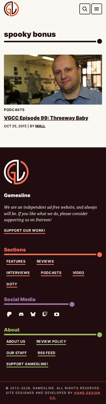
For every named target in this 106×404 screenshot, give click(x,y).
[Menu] (96, 8)
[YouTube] (56, 314)
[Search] (84, 8)
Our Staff (16, 353)
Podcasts (51, 272)
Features (16, 261)
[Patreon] (9, 314)
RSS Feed (46, 353)
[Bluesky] (33, 314)
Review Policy (51, 341)
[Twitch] (44, 314)
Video (79, 272)
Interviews (18, 272)
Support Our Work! (24, 230)
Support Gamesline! (27, 364)
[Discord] (21, 314)
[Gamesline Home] (11, 8)
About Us (15, 341)
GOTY (11, 284)
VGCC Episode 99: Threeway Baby (46, 118)
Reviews (45, 261)
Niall (40, 126)
